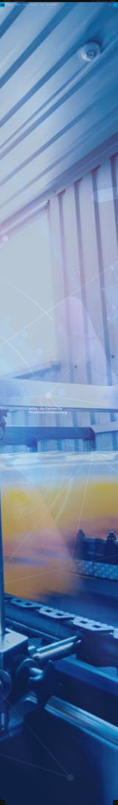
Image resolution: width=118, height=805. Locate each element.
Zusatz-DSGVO (113, 1)
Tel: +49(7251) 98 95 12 (6, 1)
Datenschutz (105, 1)
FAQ (93, 1)
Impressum (98, 1)
